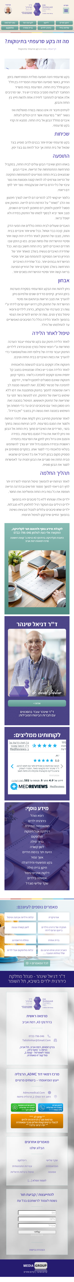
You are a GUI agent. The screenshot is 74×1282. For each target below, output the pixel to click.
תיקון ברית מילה (37, 867)
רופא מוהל (37, 815)
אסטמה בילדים (37, 878)
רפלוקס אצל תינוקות (37, 831)
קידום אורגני (42, 1271)
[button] (66, 11)
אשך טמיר (37, 857)
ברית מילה (37, 841)
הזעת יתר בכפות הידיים (37, 852)
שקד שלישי (52, 1160)
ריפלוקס (22, 1160)
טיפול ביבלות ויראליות (22, 1172)
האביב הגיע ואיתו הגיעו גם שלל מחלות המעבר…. (54, 951)
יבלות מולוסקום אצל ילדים (20, 950)
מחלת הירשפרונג (20, 940)
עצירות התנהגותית (22, 1166)
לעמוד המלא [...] (37, 1180)
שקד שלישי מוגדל (37, 883)
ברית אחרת (53, 940)
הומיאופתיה (52, 1166)
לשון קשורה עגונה (20, 927)
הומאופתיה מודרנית (37, 826)
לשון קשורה (37, 847)
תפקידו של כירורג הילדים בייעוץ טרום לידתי (53, 929)
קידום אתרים (29, 1271)
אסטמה (52, 1172)
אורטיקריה (54, 917)
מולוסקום (37, 836)
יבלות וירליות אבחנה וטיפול (20, 917)
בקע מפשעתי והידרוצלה (37, 862)
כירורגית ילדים (37, 821)
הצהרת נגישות (37, 1250)
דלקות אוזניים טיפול (37, 873)
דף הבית (52, 48)
